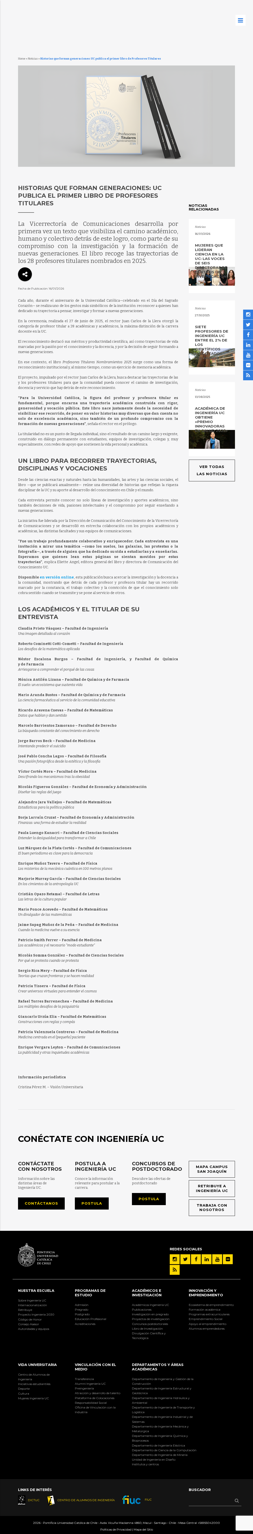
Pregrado (81, 1309)
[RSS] (175, 1270)
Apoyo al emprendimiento (207, 1324)
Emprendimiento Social (205, 1319)
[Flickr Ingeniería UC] (228, 1259)
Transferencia (84, 1379)
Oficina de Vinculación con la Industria (95, 1410)
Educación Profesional (90, 1319)
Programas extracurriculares (209, 1314)
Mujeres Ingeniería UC (33, 1398)
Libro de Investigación (147, 1328)
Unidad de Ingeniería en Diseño (153, 1459)
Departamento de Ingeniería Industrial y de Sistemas (162, 1419)
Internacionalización (32, 1305)
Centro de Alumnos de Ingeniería (34, 1377)
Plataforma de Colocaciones (94, 1398)
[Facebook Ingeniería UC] (196, 1259)
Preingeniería (84, 1388)
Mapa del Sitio (143, 1529)
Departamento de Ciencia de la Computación (164, 1450)
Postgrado (82, 1314)
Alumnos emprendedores (207, 1328)
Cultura (23, 1393)
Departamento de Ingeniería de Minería (160, 1455)
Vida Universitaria (37, 1365)
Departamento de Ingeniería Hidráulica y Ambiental (161, 1400)
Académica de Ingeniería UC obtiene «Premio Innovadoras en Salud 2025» (211, 419)
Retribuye (25, 1310)
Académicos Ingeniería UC (150, 1305)
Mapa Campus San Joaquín (212, 1169)
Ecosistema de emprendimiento (211, 1305)
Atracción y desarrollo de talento (97, 1393)
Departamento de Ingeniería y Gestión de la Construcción (162, 1381)
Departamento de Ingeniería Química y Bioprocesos (160, 1438)
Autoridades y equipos (33, 1329)
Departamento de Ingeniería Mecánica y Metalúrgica (160, 1429)
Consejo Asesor (28, 1324)
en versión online (57, 577)
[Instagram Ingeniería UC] (175, 1259)
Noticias (33, 58)
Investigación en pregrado (150, 1314)
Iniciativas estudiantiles (34, 1384)
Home (21, 58)
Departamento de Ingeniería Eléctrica (158, 1445)
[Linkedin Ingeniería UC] (206, 1259)
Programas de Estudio (90, 1292)
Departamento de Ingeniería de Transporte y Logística (163, 1410)
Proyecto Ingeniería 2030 (36, 1314)
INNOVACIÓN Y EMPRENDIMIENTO (206, 1292)
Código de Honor (30, 1319)
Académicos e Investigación (147, 1292)
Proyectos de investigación (150, 1319)
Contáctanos (41, 1203)
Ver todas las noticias (212, 470)
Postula (92, 1203)
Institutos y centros (145, 1464)
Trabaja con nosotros (212, 1207)
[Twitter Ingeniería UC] (185, 1259)
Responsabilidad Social (91, 1403)
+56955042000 (209, 1523)
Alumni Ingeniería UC (90, 1383)
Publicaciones (141, 1309)
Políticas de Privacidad (115, 1529)
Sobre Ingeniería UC (32, 1300)
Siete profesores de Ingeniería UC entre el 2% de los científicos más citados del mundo (211, 342)
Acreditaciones (85, 1324)
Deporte (24, 1388)
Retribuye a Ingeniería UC (212, 1188)
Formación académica (204, 1309)
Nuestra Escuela (36, 1290)
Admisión (81, 1305)
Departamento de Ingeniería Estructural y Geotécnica (161, 1390)
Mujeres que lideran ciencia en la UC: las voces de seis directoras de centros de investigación (211, 261)
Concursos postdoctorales (150, 1324)
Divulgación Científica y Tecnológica (149, 1335)
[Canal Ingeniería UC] (217, 1259)
